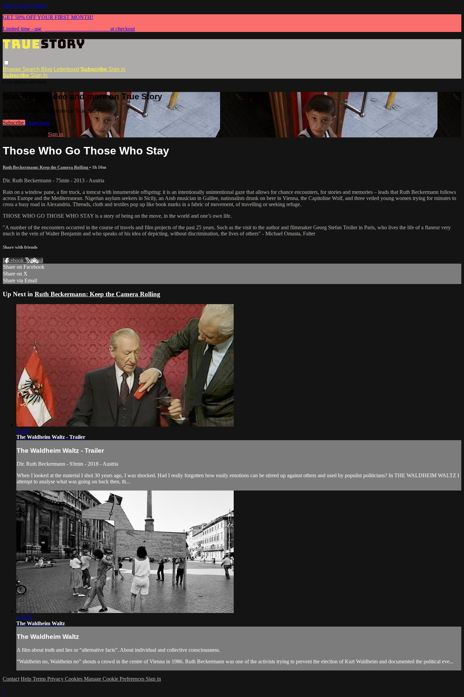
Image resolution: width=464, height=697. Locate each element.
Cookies (74, 679)
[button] (6, 63)
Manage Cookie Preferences (115, 679)
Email (37, 260)
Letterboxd (66, 69)
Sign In (39, 75)
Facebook (14, 260)
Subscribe (14, 123)
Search (31, 69)
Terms (40, 679)
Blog (46, 69)
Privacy (56, 679)
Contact (11, 679)
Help (27, 679)
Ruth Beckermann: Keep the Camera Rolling (46, 167)
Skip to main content (25, 6)
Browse (12, 69)
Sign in (116, 69)
